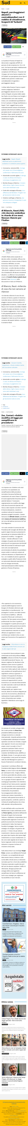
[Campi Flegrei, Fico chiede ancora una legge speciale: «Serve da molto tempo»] (14, 1011)
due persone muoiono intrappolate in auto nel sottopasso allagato (14, 200)
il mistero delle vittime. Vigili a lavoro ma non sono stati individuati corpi (14, 185)
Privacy (13, 1106)
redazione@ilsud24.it (14, 1115)
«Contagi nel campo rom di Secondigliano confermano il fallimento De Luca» (14, 170)
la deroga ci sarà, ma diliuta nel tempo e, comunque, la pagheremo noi (14, 178)
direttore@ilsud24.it (22, 1110)
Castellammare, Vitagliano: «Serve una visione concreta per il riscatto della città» (13, 925)
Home (2, 9)
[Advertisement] (14, 137)
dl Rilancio (5, 406)
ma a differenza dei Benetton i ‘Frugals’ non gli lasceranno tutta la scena (14, 193)
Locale (7, 9)
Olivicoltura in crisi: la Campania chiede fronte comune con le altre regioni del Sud (13, 646)
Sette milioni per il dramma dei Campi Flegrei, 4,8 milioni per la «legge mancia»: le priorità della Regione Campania (13, 1080)
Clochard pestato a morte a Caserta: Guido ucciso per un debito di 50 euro (14, 956)
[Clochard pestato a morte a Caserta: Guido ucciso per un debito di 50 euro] (14, 946)
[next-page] (5, 970)
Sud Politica (9, 207)
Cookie (17, 1106)
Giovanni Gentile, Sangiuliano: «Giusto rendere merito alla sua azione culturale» (13, 365)
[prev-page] (3, 970)
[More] (23, 46)
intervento (13, 279)
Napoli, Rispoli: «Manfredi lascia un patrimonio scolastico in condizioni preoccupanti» (13, 161)
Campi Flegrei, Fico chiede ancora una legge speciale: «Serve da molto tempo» (14, 1020)
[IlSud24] (12, 2)
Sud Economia (9, 412)
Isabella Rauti (6, 408)
